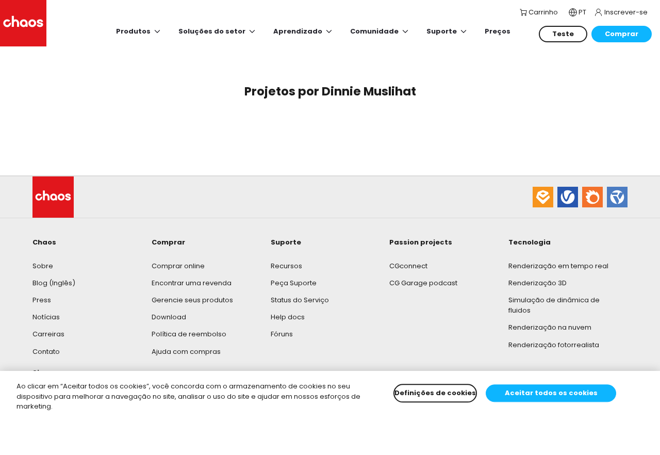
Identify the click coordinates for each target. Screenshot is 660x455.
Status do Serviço (300, 300)
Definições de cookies (435, 393)
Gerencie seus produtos (192, 300)
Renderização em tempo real (558, 266)
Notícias (46, 317)
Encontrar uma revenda (192, 283)
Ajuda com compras (186, 351)
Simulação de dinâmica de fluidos (554, 305)
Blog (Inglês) (53, 283)
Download (169, 317)
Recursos (286, 266)
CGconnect (408, 266)
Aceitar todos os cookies (551, 393)
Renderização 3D (537, 283)
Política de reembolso (189, 334)
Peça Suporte (294, 283)
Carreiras (48, 334)
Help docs (288, 317)
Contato (46, 351)
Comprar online (178, 266)
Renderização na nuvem (549, 327)
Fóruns (282, 334)
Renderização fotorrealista (553, 345)
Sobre (42, 266)
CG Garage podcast (423, 283)
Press (41, 300)
